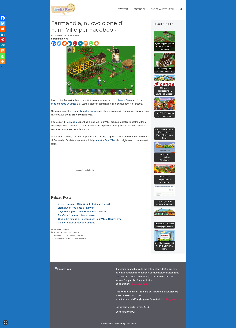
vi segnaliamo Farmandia (84, 111)
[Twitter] (59, 43)
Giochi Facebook (61, 229)
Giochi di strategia (71, 232)
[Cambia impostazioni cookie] (5, 322)
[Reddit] (64, 43)
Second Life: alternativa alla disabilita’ (70, 238)
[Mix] (85, 43)
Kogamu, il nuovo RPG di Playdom (69, 235)
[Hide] (1, 67)
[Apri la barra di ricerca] (181, 9)
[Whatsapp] (91, 43)
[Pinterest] (75, 43)
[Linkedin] (69, 43)
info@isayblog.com (141, 284)
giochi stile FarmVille (104, 140)
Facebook (139, 9)
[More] (96, 43)
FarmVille (58, 232)
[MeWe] (80, 43)
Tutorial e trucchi (163, 9)
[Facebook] (53, 43)
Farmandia (71, 122)
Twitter (123, 9)
